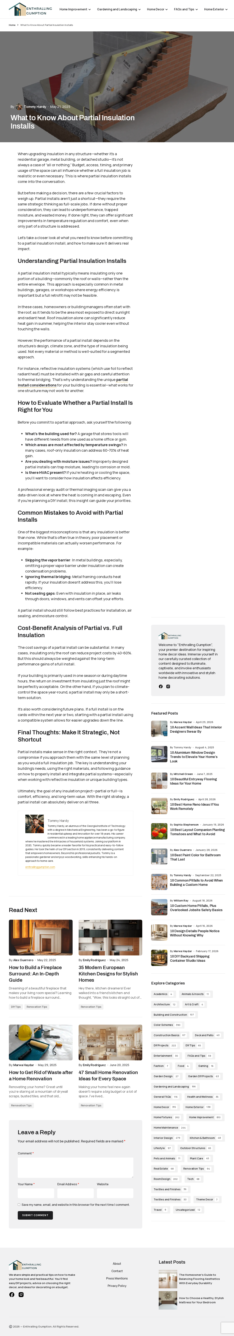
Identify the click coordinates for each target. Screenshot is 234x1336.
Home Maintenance (170, 1127)
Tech (193, 1179)
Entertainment (166, 1055)
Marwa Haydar (183, 722)
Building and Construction (174, 1014)
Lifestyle (162, 1148)
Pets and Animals (167, 1158)
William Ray (181, 900)
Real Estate (164, 1168)
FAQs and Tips (199, 1055)
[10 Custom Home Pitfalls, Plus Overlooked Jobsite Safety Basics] (159, 907)
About (117, 1264)
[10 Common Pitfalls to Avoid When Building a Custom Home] (159, 882)
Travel (160, 1209)
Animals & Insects (195, 994)
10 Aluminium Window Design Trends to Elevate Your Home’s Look (194, 757)
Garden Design (166, 1076)
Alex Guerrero (183, 850)
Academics (163, 994)
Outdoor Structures (195, 1148)
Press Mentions (117, 1278)
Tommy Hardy (182, 875)
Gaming (205, 1066)
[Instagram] (168, 686)
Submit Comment (35, 1215)
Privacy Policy (117, 1286)
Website (103, 1184)
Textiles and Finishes (170, 1189)
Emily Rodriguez (184, 799)
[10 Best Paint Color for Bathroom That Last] (159, 856)
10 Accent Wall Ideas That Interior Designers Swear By (196, 729)
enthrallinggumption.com (40, 867)
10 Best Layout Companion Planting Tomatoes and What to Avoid (197, 832)
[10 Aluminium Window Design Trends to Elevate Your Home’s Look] (159, 754)
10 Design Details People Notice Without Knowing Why (194, 933)
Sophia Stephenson (186, 824)
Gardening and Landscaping (175, 1086)
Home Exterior (198, 1107)
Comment (26, 1153)
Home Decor (165, 1107)
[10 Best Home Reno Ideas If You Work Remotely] (159, 806)
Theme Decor (207, 1199)
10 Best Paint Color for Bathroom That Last (195, 857)
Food (183, 1066)
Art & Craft (194, 1004)
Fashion (161, 1066)
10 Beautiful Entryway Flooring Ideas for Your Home (193, 781)
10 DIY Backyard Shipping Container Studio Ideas (190, 958)
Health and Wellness (202, 1096)
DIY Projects (165, 1045)
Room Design (166, 1179)
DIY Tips (16, 1006)
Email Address (68, 1184)
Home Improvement (204, 1117)
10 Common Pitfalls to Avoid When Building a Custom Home (196, 883)
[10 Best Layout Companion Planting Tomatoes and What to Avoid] (159, 831)
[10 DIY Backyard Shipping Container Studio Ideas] (159, 958)
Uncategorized (188, 1209)
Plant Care (199, 1158)
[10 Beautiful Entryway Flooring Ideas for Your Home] (159, 781)
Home (12, 25)
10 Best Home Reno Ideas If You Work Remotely (194, 807)
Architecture (164, 1004)
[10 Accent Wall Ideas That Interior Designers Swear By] (159, 729)
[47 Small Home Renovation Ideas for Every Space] (110, 1042)
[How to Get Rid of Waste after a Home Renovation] (41, 1042)
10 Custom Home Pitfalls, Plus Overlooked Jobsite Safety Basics (196, 908)
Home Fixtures (166, 1117)
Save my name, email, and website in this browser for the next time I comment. (76, 1205)
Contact (117, 1271)
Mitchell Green (183, 774)
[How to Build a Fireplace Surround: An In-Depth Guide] (41, 937)
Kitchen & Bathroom (205, 1137)
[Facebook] (160, 686)
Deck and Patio (207, 1035)
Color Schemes (167, 1025)
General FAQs (166, 1096)
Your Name (26, 1184)
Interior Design (167, 1137)
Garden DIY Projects (203, 1076)
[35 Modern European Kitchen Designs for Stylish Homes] (110, 937)
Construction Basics (169, 1035)
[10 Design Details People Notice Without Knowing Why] (159, 932)
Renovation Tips (37, 1006)
